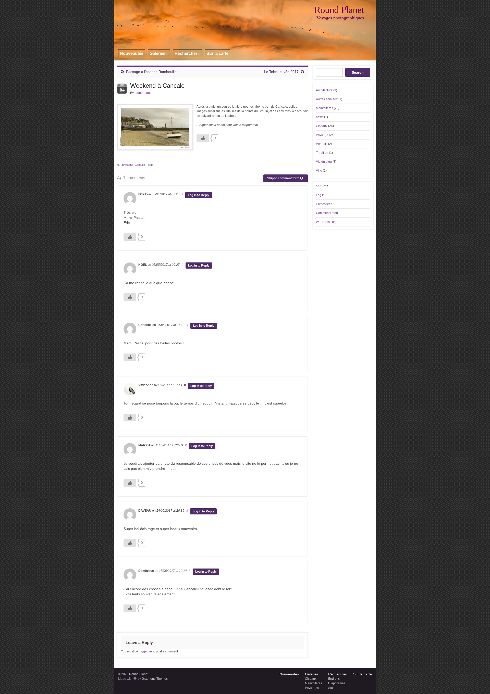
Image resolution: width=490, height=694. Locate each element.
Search (358, 72)
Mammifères (324, 108)
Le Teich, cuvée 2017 (281, 72)
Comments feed (327, 213)
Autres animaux (327, 99)
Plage (149, 164)
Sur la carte (217, 53)
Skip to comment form (283, 178)
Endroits (334, 678)
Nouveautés (131, 53)
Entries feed (324, 204)
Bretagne (127, 164)
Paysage (322, 135)
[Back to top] (478, 682)
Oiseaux (321, 126)
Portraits (321, 144)
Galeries (158, 53)
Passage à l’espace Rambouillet (152, 72)
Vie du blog (324, 161)
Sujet (331, 688)
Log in (320, 195)
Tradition (322, 153)
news (319, 117)
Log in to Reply (198, 195)
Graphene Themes (155, 678)
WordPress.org (326, 222)
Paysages (312, 688)
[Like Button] (203, 138)
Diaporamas (336, 683)
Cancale (140, 164)
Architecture (324, 90)
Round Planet (339, 9)
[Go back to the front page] (245, 30)
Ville (319, 170)
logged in (145, 651)
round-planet (143, 93)
